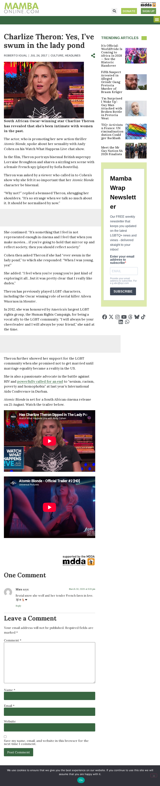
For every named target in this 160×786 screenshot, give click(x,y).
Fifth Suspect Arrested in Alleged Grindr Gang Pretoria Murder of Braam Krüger (111, 82)
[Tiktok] (143, 316)
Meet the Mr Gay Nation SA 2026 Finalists (112, 151)
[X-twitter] (111, 316)
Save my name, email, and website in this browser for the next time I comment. (46, 742)
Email (9, 705)
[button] (114, 11)
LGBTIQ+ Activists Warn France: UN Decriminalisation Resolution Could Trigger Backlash (109, 131)
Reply (18, 605)
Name (9, 689)
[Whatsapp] (127, 321)
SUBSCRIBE (123, 291)
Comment (12, 640)
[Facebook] (104, 316)
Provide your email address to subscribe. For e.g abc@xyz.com (123, 280)
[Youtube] (124, 316)
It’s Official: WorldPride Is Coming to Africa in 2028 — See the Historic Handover (111, 55)
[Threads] (130, 316)
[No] (153, 775)
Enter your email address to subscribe (122, 259)
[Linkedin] (120, 321)
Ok (81, 780)
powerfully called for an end (40, 381)
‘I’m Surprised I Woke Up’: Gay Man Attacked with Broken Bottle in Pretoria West (111, 108)
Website (10, 721)
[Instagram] (117, 316)
